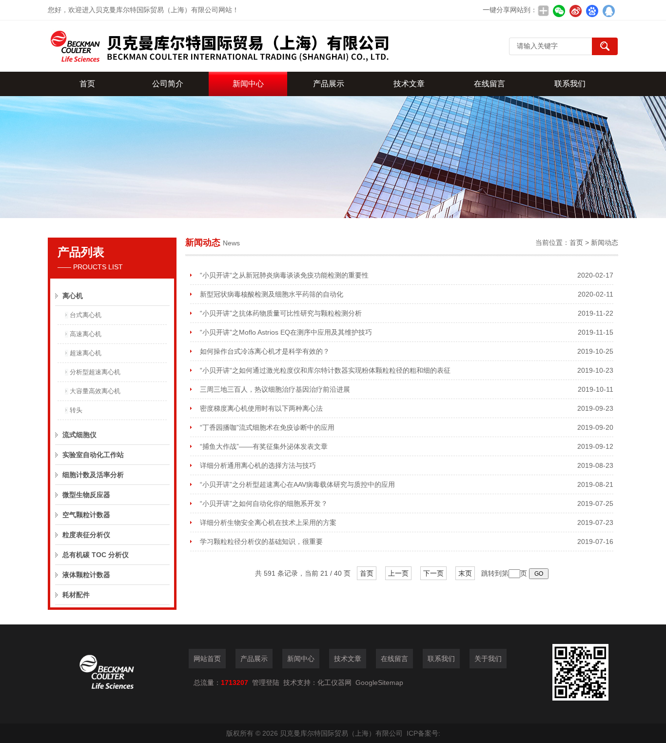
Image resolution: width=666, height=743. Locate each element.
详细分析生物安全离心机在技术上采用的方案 (268, 522)
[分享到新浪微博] (575, 11)
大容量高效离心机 (95, 391)
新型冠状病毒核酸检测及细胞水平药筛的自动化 (271, 294)
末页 (465, 573)
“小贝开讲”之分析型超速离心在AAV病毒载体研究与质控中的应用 (297, 484)
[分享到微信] (559, 11)
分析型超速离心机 (95, 372)
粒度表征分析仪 (86, 535)
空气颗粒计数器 (86, 515)
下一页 (433, 573)
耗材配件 (76, 595)
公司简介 (167, 84)
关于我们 (488, 659)
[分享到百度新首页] (592, 11)
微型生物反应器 (86, 495)
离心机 (72, 296)
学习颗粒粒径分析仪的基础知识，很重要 (261, 541)
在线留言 (489, 84)
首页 (87, 84)
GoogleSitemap (379, 682)
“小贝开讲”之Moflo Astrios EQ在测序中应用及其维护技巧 (286, 332)
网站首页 (207, 659)
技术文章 (409, 84)
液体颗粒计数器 (86, 575)
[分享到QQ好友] (608, 11)
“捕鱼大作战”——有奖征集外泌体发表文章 (264, 446)
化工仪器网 (334, 682)
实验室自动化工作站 (93, 455)
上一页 (398, 573)
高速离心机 (85, 334)
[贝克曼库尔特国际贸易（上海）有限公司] (218, 46)
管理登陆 (265, 682)
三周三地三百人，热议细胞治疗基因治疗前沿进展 (275, 389)
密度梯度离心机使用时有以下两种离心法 (261, 408)
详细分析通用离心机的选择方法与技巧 (258, 465)
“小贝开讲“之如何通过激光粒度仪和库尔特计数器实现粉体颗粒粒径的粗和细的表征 (325, 370)
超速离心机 (85, 353)
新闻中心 (248, 84)
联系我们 (570, 84)
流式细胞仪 (79, 435)
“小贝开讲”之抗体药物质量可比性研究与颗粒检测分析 (281, 313)
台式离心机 (85, 315)
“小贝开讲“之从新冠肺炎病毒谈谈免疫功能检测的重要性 (284, 275)
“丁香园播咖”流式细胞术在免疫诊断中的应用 (267, 427)
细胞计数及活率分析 (93, 475)
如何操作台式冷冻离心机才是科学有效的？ (265, 351)
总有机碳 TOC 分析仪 (95, 555)
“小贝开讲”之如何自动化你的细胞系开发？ (264, 503)
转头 (76, 410)
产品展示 (328, 84)
